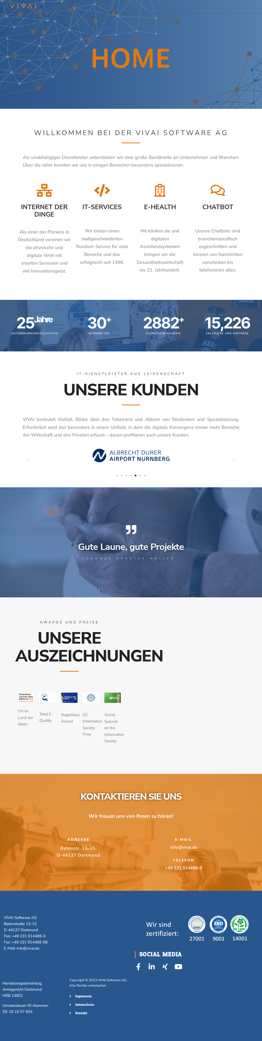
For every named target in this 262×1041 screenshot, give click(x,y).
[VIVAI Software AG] (23, 6)
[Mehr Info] (234, 6)
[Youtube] (178, 966)
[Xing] (164, 966)
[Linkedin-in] (151, 966)
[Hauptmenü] (243, 6)
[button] (28, 460)
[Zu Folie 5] (135, 475)
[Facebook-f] (138, 966)
